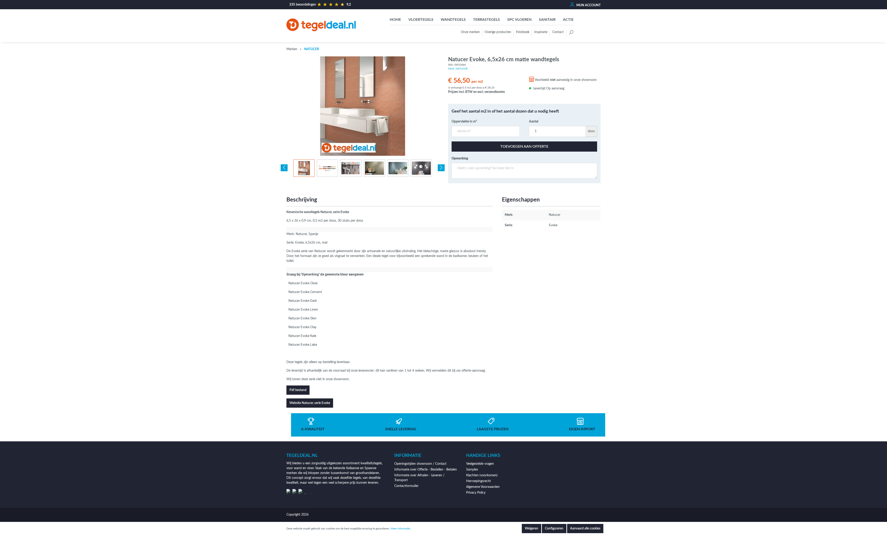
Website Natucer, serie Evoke (309, 403)
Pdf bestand (298, 390)
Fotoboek (522, 32)
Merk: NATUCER (458, 68)
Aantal (533, 121)
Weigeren (531, 528)
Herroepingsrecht (478, 481)
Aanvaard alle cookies (585, 528)
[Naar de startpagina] (321, 24)
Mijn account (588, 5)
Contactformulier (406, 486)
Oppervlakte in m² (464, 121)
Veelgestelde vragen (480, 463)
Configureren (554, 528)
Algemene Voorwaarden (483, 487)
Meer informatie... (401, 528)
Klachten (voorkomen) (482, 475)
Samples (472, 469)
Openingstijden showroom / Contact (420, 463)
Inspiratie (540, 32)
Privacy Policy (476, 492)
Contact (558, 32)
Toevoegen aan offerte (524, 146)
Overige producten (498, 32)
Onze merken (470, 32)
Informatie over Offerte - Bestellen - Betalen (425, 469)
